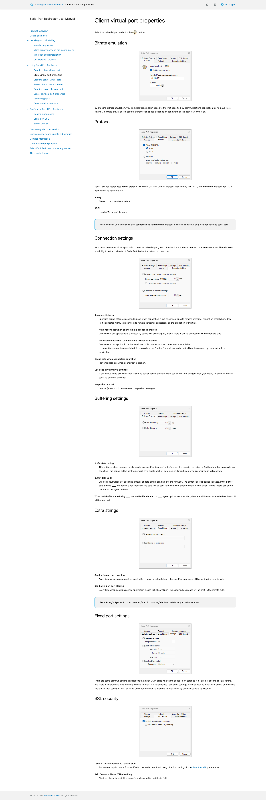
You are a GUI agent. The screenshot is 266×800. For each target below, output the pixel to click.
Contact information (40, 138)
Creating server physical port (48, 89)
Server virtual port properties (48, 84)
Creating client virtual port (47, 70)
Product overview (39, 31)
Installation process (43, 45)
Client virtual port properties (48, 75)
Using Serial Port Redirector (50, 4)
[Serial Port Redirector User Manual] (32, 4)
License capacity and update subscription (51, 134)
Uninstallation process (45, 59)
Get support (230, 4)
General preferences (44, 114)
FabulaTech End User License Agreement (50, 148)
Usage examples (38, 35)
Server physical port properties (49, 93)
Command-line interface (46, 103)
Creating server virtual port (47, 79)
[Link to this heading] (129, 43)
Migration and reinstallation (47, 54)
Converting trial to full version (44, 129)
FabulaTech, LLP (52, 795)
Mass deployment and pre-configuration (54, 50)
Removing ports (42, 98)
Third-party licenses (40, 153)
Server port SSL (42, 123)
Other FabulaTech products (43, 143)
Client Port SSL (198, 767)
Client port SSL (41, 118)
